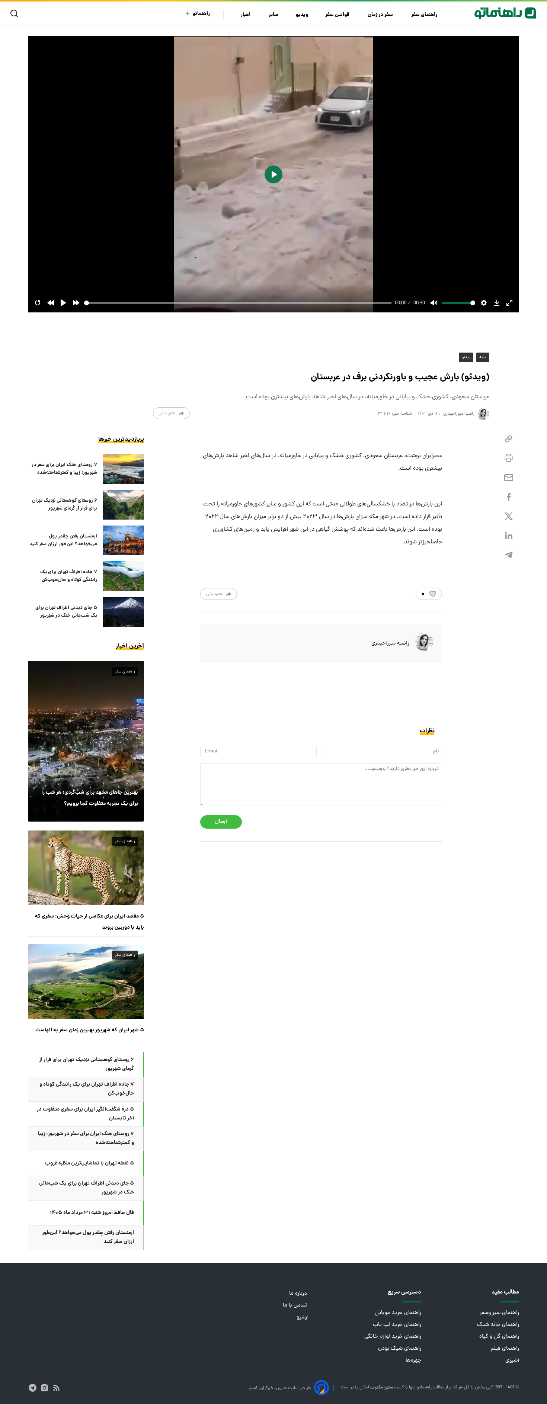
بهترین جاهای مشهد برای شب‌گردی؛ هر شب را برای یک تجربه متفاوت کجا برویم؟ (89, 798)
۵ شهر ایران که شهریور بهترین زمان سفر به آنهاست (89, 1030)
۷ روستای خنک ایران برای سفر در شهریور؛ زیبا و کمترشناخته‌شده (64, 469)
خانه (482, 357)
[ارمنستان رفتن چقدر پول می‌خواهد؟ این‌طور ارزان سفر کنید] (123, 540)
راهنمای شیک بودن (399, 1348)
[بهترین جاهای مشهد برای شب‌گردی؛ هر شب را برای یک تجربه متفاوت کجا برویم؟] (86, 741)
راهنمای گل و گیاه (499, 1337)
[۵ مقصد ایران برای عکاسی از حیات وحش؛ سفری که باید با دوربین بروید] (86, 867)
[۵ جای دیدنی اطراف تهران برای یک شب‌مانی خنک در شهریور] (123, 612)
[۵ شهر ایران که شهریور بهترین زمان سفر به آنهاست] (86, 981)
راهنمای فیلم (505, 1348)
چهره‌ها (413, 1360)
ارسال (221, 822)
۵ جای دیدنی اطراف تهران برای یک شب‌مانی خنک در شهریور (66, 612)
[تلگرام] (508, 555)
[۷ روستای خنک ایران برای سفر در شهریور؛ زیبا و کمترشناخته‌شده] (123, 469)
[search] (15, 13)
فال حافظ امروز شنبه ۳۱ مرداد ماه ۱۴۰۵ (92, 1213)
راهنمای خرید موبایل (398, 1313)
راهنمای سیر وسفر (499, 1313)
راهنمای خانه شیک (498, 1325)
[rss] (56, 1387)
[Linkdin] (508, 535)
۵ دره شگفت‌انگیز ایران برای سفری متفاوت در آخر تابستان (85, 1113)
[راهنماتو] (505, 13)
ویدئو (466, 357)
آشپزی (512, 1360)
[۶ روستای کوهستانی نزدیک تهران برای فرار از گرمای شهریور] (123, 505)
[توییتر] (508, 516)
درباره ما (298, 1293)
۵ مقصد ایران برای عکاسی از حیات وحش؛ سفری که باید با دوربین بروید (89, 922)
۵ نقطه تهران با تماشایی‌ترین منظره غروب (89, 1163)
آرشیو (302, 1317)
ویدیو (301, 15)
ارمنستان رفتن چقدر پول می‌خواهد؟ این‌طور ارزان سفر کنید (63, 540)
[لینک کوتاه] (509, 439)
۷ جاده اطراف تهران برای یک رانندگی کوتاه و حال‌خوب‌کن (68, 576)
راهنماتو (201, 14)
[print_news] (508, 458)
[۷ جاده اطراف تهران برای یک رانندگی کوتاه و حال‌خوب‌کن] (123, 576)
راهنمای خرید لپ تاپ (397, 1325)
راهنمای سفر (424, 15)
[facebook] (508, 497)
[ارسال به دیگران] (508, 477)
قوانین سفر (338, 15)
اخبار (246, 15)
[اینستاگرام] (44, 1388)
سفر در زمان (381, 15)
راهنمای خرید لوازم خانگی (392, 1337)
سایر (273, 15)
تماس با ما (295, 1305)
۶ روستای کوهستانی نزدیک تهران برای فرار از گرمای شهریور (64, 505)
